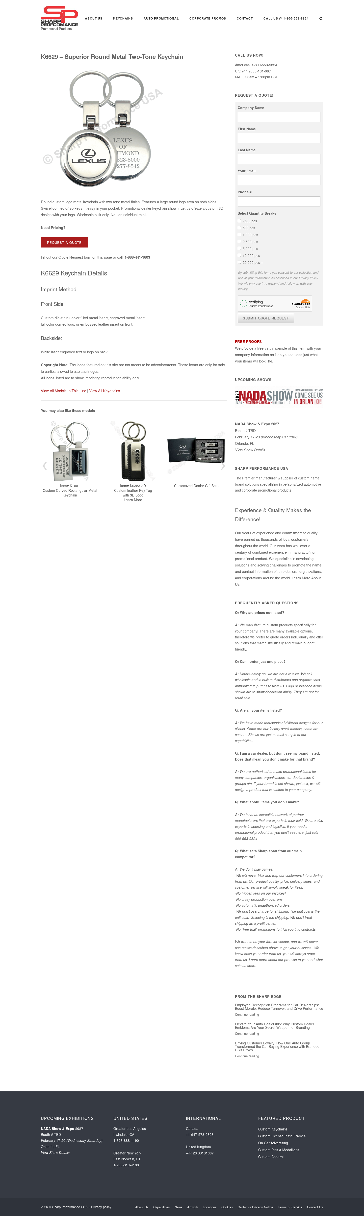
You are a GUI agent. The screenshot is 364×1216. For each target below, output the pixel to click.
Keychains (123, 18)
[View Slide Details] (72, 451)
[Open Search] (321, 19)
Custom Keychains (272, 1128)
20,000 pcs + (253, 262)
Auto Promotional (161, 18)
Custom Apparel (271, 1156)
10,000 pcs (251, 255)
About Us (94, 18)
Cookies (227, 1207)
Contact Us (315, 1207)
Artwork (192, 1207)
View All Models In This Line (63, 390)
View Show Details (250, 449)
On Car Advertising (273, 1142)
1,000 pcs (250, 234)
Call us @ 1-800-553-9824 (286, 18)
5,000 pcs (250, 248)
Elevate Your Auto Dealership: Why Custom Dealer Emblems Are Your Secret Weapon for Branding (274, 1025)
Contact (245, 18)
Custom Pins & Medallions (278, 1149)
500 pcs (249, 227)
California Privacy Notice (255, 1207)
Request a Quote (64, 242)
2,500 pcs (250, 241)
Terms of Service (290, 1207)
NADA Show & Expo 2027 (257, 424)
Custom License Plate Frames (282, 1135)
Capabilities (161, 1207)
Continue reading (247, 1014)
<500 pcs (250, 220)
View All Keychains (104, 390)
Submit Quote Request (266, 318)
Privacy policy (101, 1206)
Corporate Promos (207, 18)
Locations (210, 1207)
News (178, 1207)
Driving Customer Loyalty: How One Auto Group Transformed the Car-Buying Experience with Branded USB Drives (277, 1046)
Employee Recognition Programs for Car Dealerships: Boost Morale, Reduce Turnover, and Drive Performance (279, 1006)
